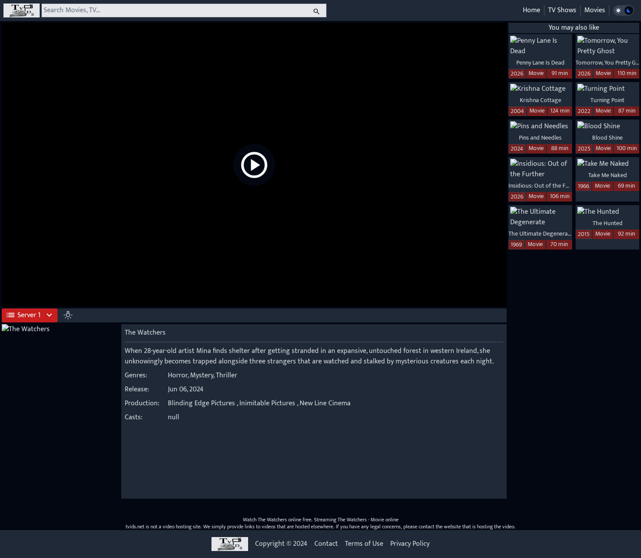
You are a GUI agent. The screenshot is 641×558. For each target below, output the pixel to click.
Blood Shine (607, 138)
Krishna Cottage (540, 100)
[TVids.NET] (21, 10)
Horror (178, 375)
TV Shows (562, 10)
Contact (326, 544)
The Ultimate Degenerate (540, 234)
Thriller (226, 375)
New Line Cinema (325, 403)
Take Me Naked (607, 175)
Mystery (201, 375)
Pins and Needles (540, 138)
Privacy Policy (410, 544)
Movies (594, 10)
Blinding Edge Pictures (201, 403)
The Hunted (608, 223)
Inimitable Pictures (267, 403)
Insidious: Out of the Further (545, 186)
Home (531, 10)
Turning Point (607, 100)
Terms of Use (364, 544)
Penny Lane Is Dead (540, 63)
